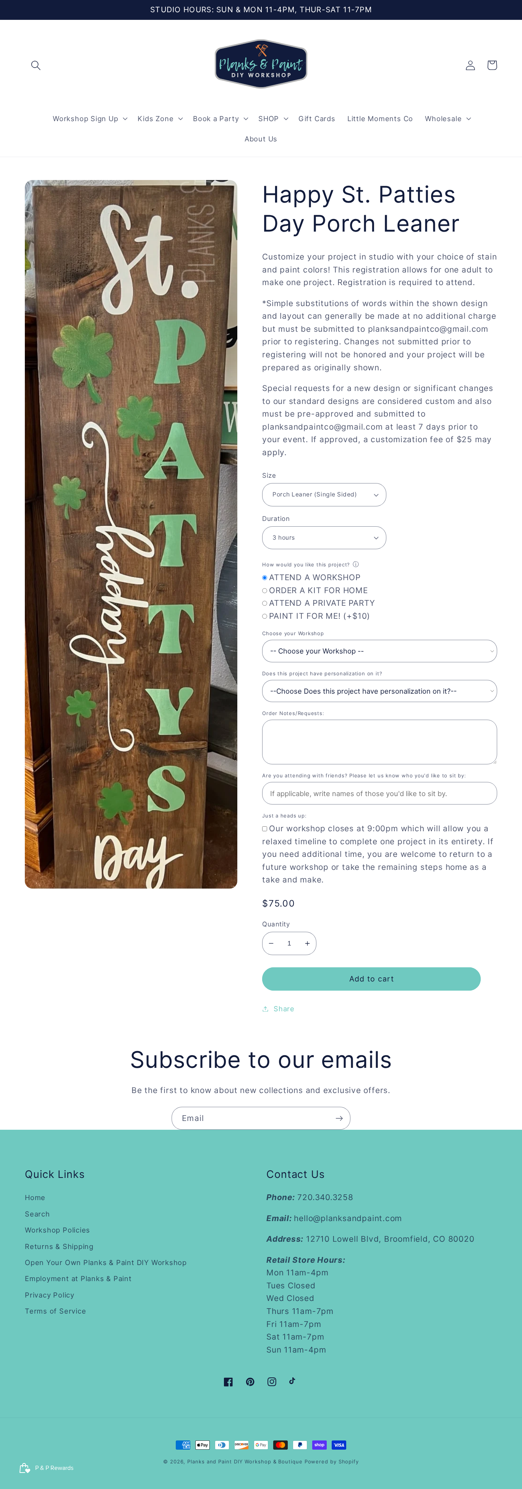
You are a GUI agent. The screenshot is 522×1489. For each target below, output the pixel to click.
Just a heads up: (284, 816)
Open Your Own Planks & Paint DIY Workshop (106, 1262)
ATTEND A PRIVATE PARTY (322, 603)
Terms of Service (55, 1311)
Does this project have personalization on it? (322, 673)
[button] (36, 65)
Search (37, 1214)
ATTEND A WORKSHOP (314, 577)
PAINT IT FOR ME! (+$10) (319, 616)
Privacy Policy (50, 1295)
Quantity (276, 924)
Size (269, 475)
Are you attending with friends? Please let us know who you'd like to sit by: (364, 775)
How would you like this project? (306, 564)
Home (35, 1197)
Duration (276, 518)
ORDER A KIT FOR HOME (318, 590)
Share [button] (284, 1008)
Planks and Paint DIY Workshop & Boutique (244, 1461)
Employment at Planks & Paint (78, 1278)
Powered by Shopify (332, 1461)
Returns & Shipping (59, 1246)
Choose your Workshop (293, 633)
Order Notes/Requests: (293, 713)
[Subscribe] (339, 1118)
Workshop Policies (57, 1230)
